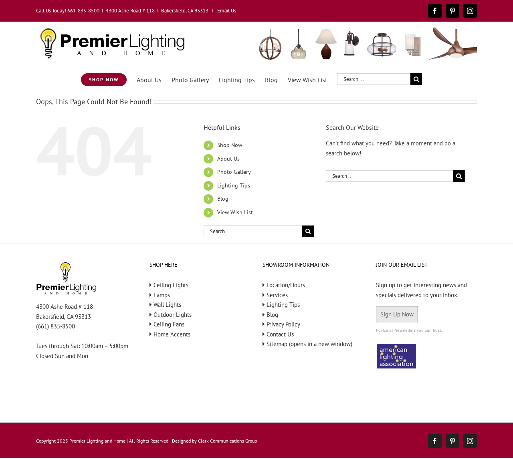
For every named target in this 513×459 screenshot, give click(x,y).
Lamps (161, 295)
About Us (228, 158)
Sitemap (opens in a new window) (309, 344)
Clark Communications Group (227, 441)
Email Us (226, 10)
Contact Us (280, 334)
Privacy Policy (283, 324)
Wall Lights (167, 304)
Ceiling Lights (170, 285)
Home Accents (171, 334)
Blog (222, 198)
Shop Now (229, 145)
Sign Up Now (397, 314)
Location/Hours (286, 285)
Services (277, 295)
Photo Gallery (234, 171)
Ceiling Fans (168, 324)
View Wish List (235, 212)
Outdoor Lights (172, 314)
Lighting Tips (233, 185)
